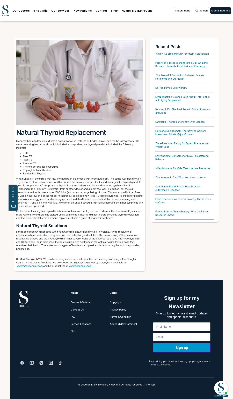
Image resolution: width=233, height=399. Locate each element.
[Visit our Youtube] (31, 362)
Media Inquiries (220, 10)
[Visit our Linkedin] (50, 362)
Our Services (60, 10)
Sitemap (150, 384)
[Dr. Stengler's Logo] (24, 299)
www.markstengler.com (30, 265)
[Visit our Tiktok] (60, 362)
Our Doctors (21, 10)
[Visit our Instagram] (41, 362)
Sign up (182, 348)
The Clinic (41, 10)
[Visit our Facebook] (22, 362)
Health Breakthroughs (137, 10)
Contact (101, 10)
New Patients (83, 10)
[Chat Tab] (13, 198)
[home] (5, 10)
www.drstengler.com (80, 265)
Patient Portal (183, 10)
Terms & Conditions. (160, 364)
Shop (114, 10)
